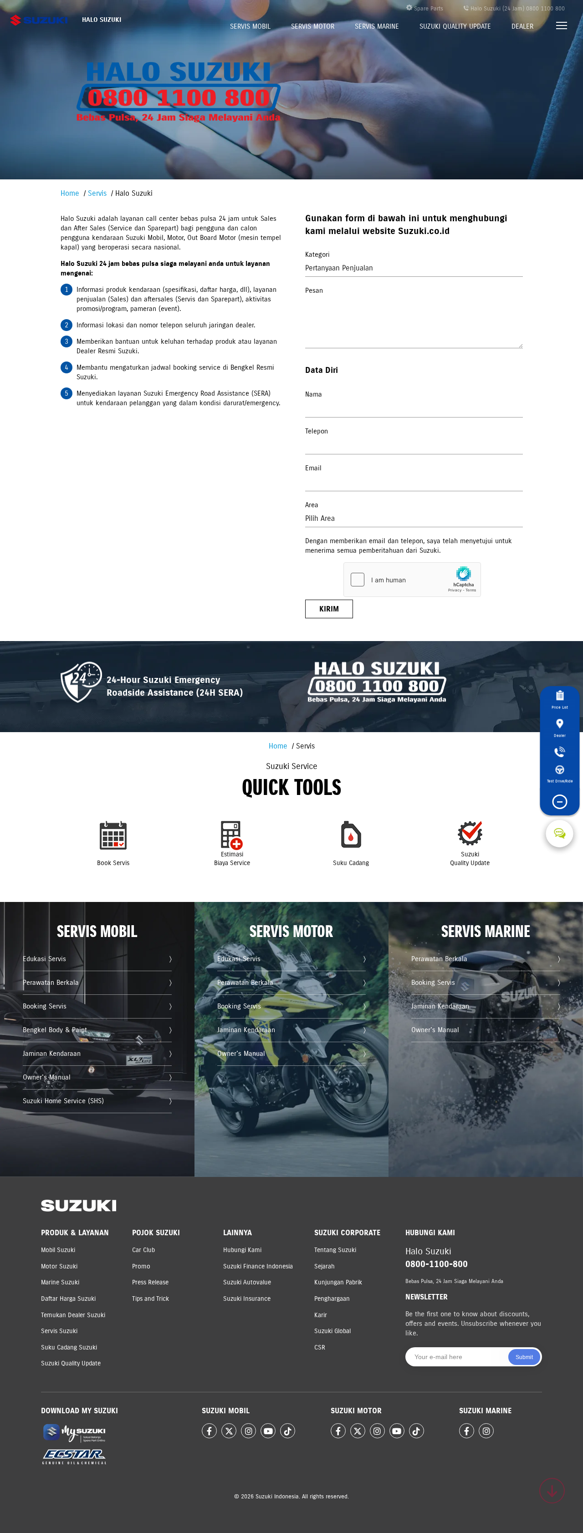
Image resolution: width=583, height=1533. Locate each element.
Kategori (317, 254)
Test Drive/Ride (560, 781)
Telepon (316, 431)
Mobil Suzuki (58, 1250)
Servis (97, 193)
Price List (560, 707)
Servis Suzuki (59, 1331)
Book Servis (113, 863)
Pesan (314, 290)
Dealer (522, 26)
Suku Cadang (351, 863)
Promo (141, 1266)
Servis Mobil (250, 26)
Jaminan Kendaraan (52, 1053)
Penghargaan (332, 1299)
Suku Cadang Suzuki (69, 1347)
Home (70, 193)
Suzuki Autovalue (247, 1282)
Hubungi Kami (242, 1250)
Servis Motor (312, 26)
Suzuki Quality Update (455, 26)
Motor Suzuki (59, 1266)
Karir (320, 1315)
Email (313, 468)
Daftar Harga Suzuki (68, 1299)
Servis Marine (377, 26)
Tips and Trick (150, 1299)
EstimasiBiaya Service (232, 859)
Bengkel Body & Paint (55, 1030)
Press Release (150, 1282)
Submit (524, 1357)
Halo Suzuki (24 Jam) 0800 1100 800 (517, 8)
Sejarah (324, 1266)
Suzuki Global (332, 1331)
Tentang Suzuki (335, 1250)
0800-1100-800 (436, 1264)
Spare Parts (427, 8)
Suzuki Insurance (247, 1299)
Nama (313, 394)
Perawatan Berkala (51, 982)
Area (311, 505)
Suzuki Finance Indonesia (258, 1266)
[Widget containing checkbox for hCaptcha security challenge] (412, 579)
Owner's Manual (47, 1077)
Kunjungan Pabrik (338, 1282)
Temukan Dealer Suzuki (73, 1315)
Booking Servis (44, 1006)
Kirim (329, 609)
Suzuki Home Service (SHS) (63, 1101)
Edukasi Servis (44, 959)
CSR (319, 1347)
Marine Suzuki (60, 1282)
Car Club (143, 1250)
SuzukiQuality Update (470, 859)
